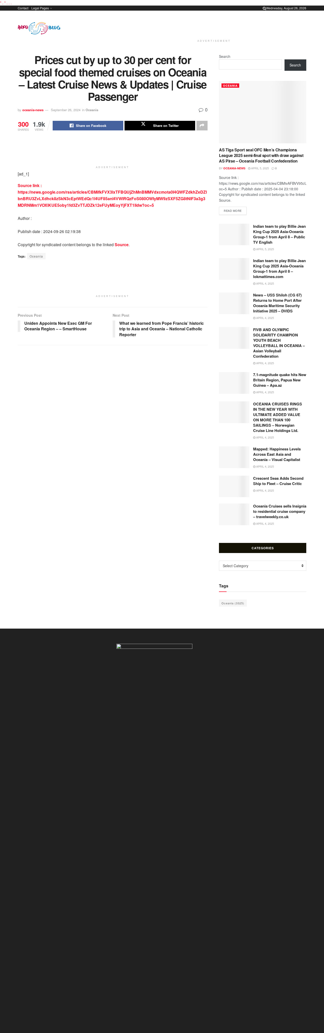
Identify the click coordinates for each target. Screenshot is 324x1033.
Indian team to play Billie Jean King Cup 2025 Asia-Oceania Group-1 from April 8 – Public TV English (279, 234)
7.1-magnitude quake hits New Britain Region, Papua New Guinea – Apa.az (279, 380)
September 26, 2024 (65, 109)
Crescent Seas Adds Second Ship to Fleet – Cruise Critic (278, 480)
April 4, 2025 (264, 283)
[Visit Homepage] (39, 28)
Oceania (92, 109)
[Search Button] (264, 8)
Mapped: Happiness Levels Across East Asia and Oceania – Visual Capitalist (277, 454)
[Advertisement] (214, 24)
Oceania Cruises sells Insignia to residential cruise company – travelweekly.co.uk (279, 511)
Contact (23, 8)
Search (224, 56)
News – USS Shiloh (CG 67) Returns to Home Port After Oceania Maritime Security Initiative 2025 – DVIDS (277, 303)
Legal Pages (40, 8)
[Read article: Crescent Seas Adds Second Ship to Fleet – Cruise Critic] (234, 486)
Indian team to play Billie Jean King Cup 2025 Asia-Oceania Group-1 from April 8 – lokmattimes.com (279, 268)
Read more (235, 210)
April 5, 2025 (259, 168)
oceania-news (33, 109)
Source (122, 244)
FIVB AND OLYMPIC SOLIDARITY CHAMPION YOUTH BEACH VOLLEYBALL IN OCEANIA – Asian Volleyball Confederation (279, 343)
